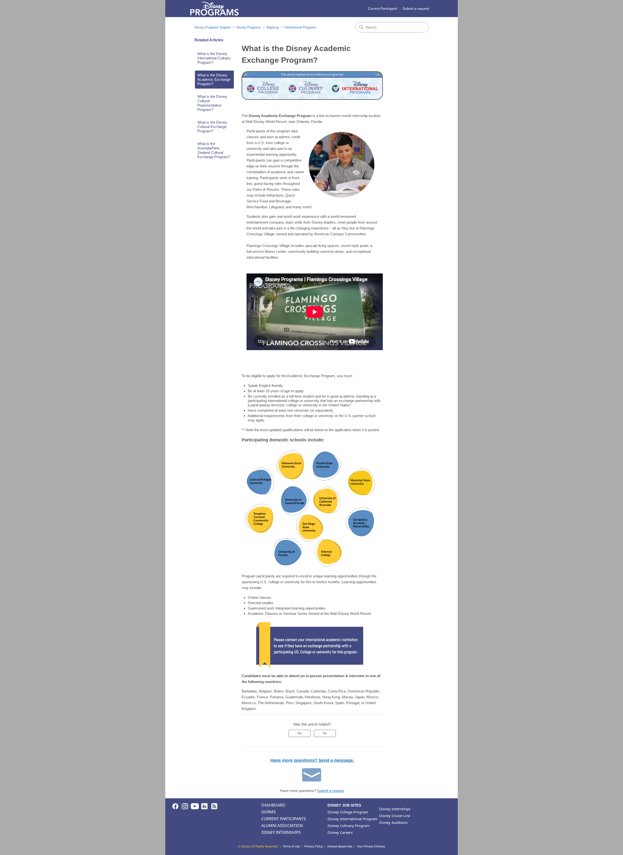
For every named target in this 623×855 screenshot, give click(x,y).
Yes (299, 733)
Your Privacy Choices (371, 846)
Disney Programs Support (212, 27)
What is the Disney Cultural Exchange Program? (212, 126)
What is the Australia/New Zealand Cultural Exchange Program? (213, 150)
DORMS (268, 812)
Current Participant (382, 8)
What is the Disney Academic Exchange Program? (213, 79)
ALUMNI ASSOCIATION (282, 825)
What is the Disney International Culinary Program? (214, 58)
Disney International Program (352, 818)
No (325, 733)
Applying (272, 27)
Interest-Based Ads (339, 846)
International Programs (300, 27)
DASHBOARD (273, 805)
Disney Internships (395, 808)
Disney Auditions (393, 822)
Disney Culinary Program (349, 825)
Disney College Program (348, 812)
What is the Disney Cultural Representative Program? (212, 103)
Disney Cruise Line (394, 815)
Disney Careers (340, 832)
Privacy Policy (313, 846)
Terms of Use (291, 846)
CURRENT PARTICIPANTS (283, 818)
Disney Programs (249, 27)
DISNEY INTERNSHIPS (281, 832)
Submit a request (416, 8)
